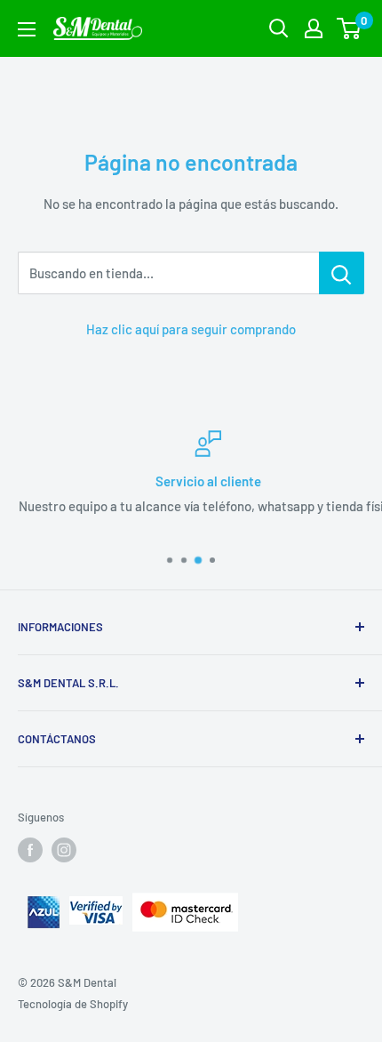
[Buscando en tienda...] (341, 273)
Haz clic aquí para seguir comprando (191, 329)
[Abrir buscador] (279, 28)
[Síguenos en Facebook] (30, 850)
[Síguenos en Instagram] (64, 850)
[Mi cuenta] (313, 28)
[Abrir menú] (27, 29)
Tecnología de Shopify (73, 1004)
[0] (349, 28)
